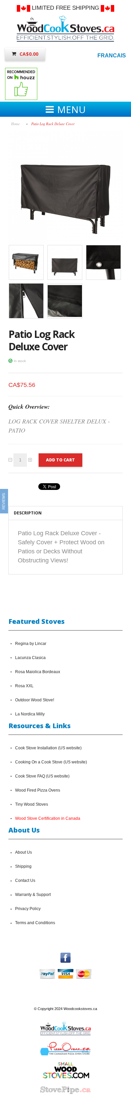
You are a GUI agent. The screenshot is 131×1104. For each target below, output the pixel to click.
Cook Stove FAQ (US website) (42, 776)
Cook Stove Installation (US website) (48, 748)
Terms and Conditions (35, 922)
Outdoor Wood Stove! (34, 700)
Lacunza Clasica (30, 657)
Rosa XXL (24, 686)
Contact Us (25, 880)
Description (28, 513)
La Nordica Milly (30, 714)
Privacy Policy (28, 908)
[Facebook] (65, 955)
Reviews (4, 501)
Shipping (23, 866)
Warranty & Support (33, 894)
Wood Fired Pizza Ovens (37, 790)
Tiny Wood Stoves (31, 804)
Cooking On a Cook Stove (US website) (51, 762)
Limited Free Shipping (65, 8)
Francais (111, 55)
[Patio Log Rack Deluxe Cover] (65, 134)
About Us (23, 852)
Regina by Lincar (30, 643)
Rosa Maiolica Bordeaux (37, 671)
